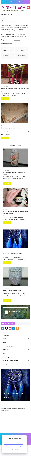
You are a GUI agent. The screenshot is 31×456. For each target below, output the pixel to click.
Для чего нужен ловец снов (12, 253)
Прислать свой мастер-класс (14, 312)
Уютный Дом (13, 8)
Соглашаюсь (14, 450)
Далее (5, 98)
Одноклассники (17, 328)
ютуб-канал (17, 40)
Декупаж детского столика (7, 49)
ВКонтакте (10, 43)
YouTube (10, 328)
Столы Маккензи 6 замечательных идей (15, 89)
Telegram (13, 328)
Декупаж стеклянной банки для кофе (14, 173)
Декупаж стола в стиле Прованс (21, 49)
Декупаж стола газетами (6, 56)
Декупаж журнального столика (11, 128)
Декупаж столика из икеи (21, 56)
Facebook (6, 328)
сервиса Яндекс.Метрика (16, 446)
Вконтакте (2, 328)
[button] (4, 397)
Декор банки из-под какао (12, 291)
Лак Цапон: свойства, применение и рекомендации (15, 212)
